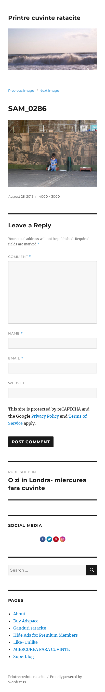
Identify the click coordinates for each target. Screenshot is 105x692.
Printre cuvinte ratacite (44, 17)
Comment (19, 257)
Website (16, 383)
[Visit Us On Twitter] (49, 538)
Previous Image (21, 90)
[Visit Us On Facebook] (42, 538)
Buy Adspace (25, 620)
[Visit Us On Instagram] (62, 538)
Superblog (23, 656)
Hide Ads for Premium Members (45, 635)
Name (15, 333)
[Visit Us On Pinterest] (55, 538)
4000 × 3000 (49, 196)
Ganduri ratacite (29, 628)
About (19, 613)
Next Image (49, 90)
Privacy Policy (45, 416)
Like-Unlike (25, 642)
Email (15, 358)
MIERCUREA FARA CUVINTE (41, 649)
